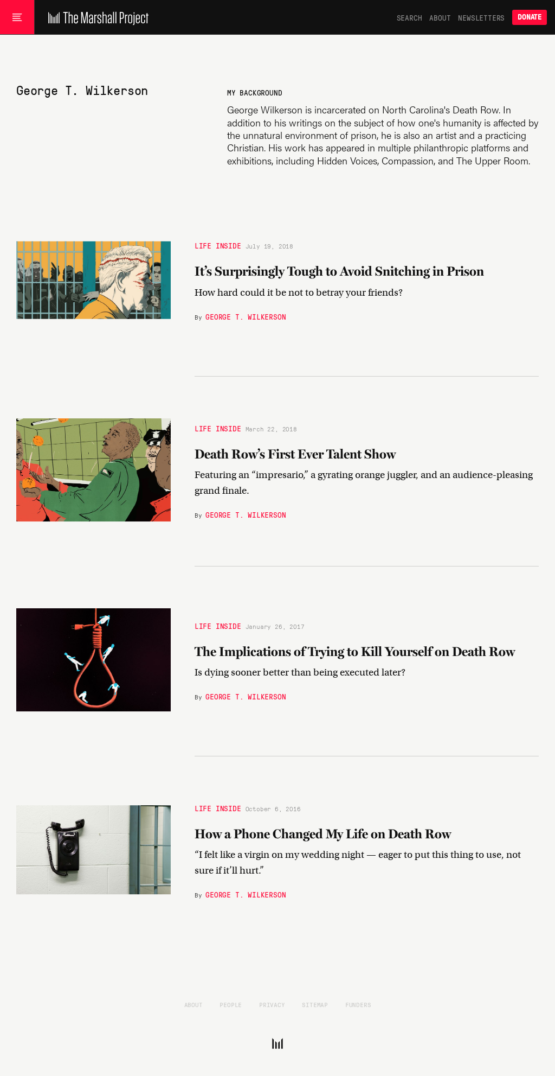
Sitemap (315, 1004)
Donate (529, 17)
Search (409, 17)
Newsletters (481, 17)
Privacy (272, 1004)
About (439, 17)
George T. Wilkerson (245, 316)
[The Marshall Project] (96, 17)
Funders (358, 1004)
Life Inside (218, 245)
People (231, 1004)
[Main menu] (17, 17)
